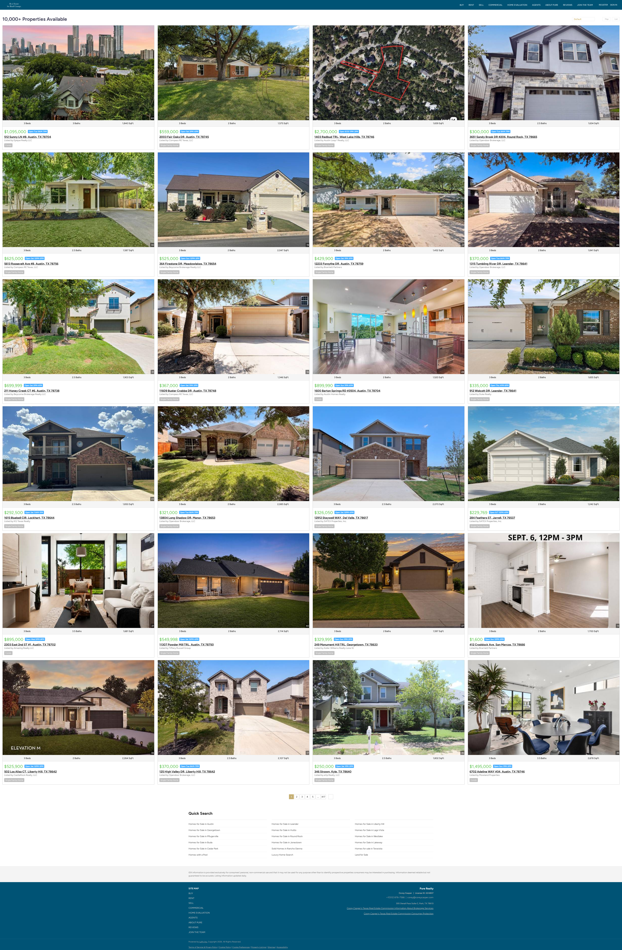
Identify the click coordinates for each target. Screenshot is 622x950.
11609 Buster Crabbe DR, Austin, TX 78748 (187, 391)
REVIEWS (567, 5)
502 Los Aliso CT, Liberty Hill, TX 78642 (30, 771)
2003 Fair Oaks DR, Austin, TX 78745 (184, 137)
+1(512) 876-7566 (395, 897)
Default (577, 19)
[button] (200, 893)
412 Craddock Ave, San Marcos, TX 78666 (497, 644)
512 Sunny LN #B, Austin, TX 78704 (27, 137)
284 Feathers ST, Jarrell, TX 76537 (492, 518)
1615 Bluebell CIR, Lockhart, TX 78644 (29, 518)
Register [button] (603, 5)
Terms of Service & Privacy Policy (203, 947)
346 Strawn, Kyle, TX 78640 (332, 771)
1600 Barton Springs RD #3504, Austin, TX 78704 (347, 391)
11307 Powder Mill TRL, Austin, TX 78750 (186, 644)
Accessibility (282, 947)
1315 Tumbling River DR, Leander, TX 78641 (498, 264)
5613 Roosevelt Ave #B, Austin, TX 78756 (31, 264)
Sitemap (271, 947)
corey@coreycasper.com (420, 897)
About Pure (551, 5)
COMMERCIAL (495, 5)
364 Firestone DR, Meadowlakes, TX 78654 (187, 264)
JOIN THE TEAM (585, 5)
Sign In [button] (613, 5)
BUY (462, 5)
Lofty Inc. (203, 942)
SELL (481, 5)
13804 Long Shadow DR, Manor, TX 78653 (187, 518)
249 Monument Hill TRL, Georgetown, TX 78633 (346, 644)
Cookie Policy (225, 947)
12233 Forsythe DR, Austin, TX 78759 (338, 264)
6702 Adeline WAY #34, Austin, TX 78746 (497, 771)
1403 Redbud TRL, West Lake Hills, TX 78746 (344, 137)
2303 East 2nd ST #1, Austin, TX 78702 (30, 644)
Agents (536, 5)
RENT (471, 5)
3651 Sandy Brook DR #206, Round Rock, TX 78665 (503, 137)
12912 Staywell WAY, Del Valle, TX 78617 (341, 518)
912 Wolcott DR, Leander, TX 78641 (493, 391)
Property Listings (258, 947)
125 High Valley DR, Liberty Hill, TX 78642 (187, 771)
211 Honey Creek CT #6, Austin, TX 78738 (31, 391)
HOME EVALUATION (517, 5)
